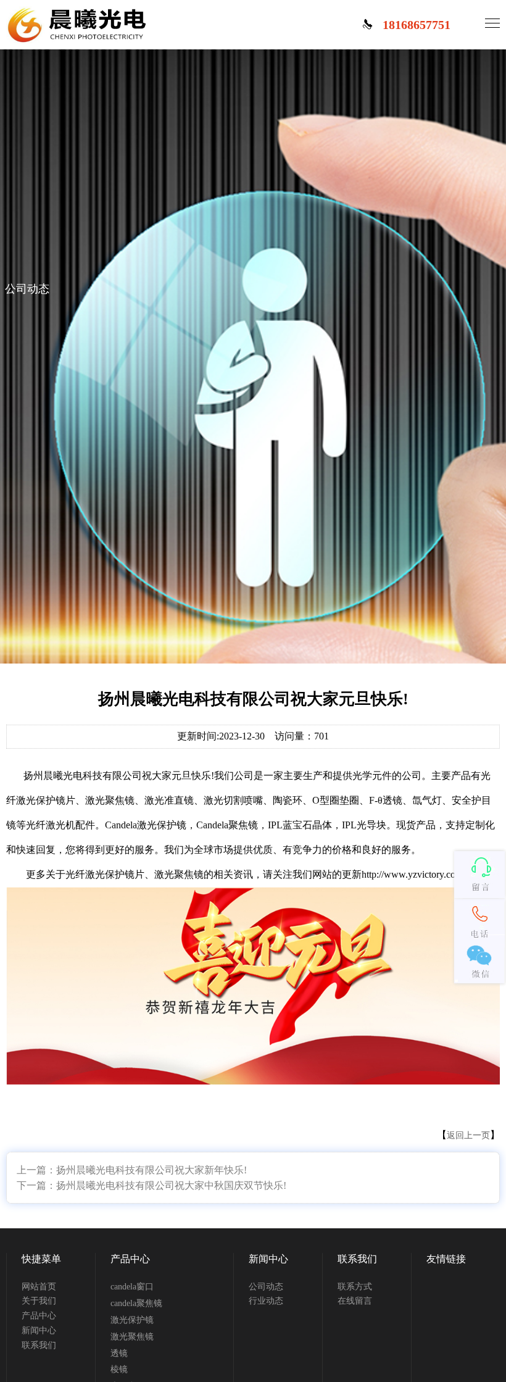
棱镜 (119, 1369)
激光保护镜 (132, 1320)
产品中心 (39, 1315)
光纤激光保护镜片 (104, 874)
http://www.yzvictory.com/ (413, 874)
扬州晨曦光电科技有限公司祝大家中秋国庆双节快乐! (171, 1185)
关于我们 (39, 1300)
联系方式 (355, 1286)
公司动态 (266, 1286)
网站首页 (39, 1286)
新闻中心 (39, 1330)
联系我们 (39, 1345)
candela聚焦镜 (136, 1303)
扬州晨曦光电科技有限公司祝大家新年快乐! (151, 1170)
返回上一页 (468, 1135)
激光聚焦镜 (179, 874)
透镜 (119, 1353)
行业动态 (266, 1300)
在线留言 (355, 1300)
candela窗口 (132, 1286)
